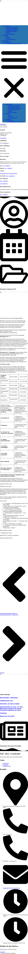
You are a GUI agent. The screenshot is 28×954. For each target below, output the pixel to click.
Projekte (8, 32)
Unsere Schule (6, 26)
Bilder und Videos (10, 34)
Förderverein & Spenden (12, 28)
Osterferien (3, 713)
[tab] (0, 126)
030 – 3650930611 (10, 176)
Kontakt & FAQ (7, 42)
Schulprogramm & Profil (12, 27)
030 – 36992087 (4, 181)
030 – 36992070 (8, 168)
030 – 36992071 (6, 165)
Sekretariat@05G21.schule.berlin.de (8, 173)
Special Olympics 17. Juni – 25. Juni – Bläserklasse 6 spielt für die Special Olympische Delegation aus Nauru (11, 708)
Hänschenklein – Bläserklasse (9, 697)
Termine (8, 38)
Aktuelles (5, 35)
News (7, 36)
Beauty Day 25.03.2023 (7, 716)
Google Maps (3, 138)
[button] (14, 73)
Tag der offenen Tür (10, 39)
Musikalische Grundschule (12, 30)
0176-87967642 (4, 183)
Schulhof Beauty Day (6, 700)
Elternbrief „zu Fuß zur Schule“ (10, 703)
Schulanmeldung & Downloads (13, 43)
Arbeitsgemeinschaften (11, 31)
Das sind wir (6, 40)
